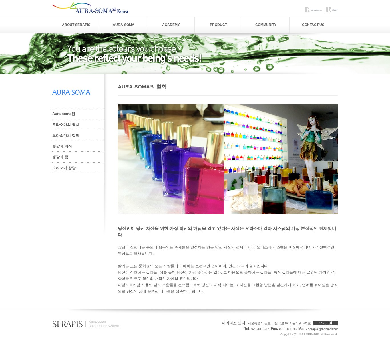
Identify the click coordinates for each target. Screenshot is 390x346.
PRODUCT (218, 25)
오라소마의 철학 (65, 135)
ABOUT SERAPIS (76, 25)
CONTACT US (313, 25)
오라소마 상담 (64, 168)
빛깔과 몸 (60, 157)
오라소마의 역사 (65, 124)
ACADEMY (171, 25)
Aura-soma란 (63, 114)
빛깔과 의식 (62, 146)
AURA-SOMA (123, 25)
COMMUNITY (265, 25)
